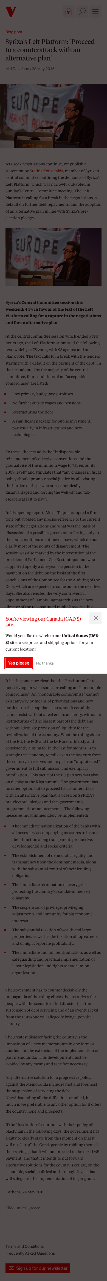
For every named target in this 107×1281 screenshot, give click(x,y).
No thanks (45, 663)
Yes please (18, 663)
